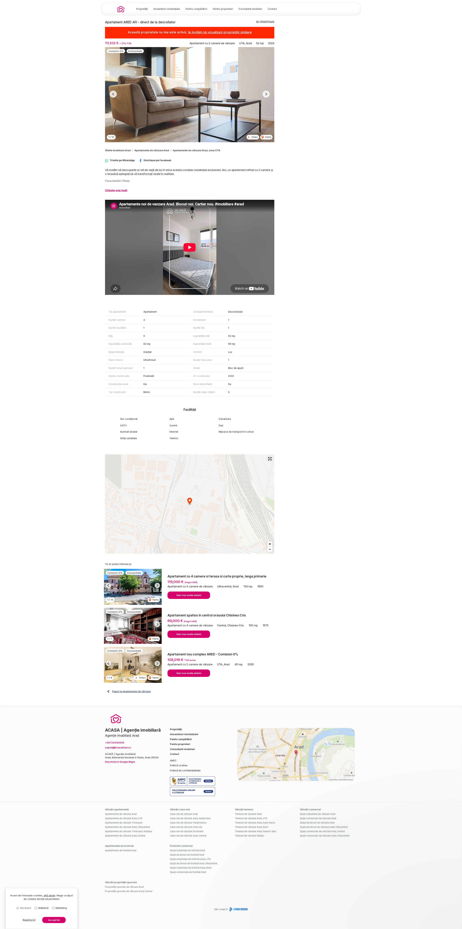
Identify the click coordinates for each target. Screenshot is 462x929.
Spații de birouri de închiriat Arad (187, 854)
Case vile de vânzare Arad (184, 814)
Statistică (43, 907)
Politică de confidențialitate (185, 770)
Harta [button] (267, 137)
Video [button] (254, 137)
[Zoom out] (270, 549)
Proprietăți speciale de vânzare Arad (124, 887)
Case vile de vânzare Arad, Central (188, 835)
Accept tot (54, 920)
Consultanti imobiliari (250, 8)
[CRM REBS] (238, 909)
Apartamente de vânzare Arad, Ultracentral (127, 827)
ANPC (173, 760)
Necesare (25, 907)
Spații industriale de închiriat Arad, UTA (190, 859)
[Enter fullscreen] (270, 458)
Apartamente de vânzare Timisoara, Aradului (128, 831)
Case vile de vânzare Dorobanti (186, 831)
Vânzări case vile (180, 809)
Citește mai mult (116, 190)
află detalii (49, 895)
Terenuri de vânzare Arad (248, 814)
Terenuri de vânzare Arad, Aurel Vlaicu (255, 822)
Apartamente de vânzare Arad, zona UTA (196, 150)
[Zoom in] (270, 544)
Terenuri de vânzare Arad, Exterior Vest (255, 831)
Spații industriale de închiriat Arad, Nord (190, 867)
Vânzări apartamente (117, 809)
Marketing (61, 907)
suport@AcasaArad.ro (118, 747)
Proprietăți (142, 8)
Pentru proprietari (223, 8)
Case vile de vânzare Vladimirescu (188, 822)
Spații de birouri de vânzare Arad (317, 822)
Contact (272, 8)
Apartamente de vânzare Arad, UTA (123, 818)
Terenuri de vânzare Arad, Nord (251, 827)
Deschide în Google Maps (120, 761)
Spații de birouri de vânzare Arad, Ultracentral (324, 827)
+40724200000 (114, 742)
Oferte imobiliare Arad (118, 150)
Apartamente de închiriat (119, 845)
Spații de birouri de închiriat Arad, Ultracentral (193, 863)
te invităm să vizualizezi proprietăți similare (220, 32)
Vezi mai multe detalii (188, 595)
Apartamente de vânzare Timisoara (123, 822)
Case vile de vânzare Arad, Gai (186, 827)
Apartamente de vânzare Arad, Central (125, 835)
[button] (113, 94)
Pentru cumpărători (196, 8)
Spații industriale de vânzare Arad (317, 814)
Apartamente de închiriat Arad (120, 850)
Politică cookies (179, 765)
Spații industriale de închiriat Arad (187, 850)
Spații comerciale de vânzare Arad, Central (322, 831)
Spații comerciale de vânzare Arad (318, 818)
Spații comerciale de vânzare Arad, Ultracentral (324, 835)
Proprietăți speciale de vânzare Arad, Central (128, 891)
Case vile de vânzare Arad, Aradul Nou (190, 818)
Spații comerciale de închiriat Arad (188, 872)
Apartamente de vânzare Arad (151, 150)
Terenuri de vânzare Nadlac (249, 835)
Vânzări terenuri (244, 809)
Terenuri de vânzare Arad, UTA (251, 818)
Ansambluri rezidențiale (166, 8)
